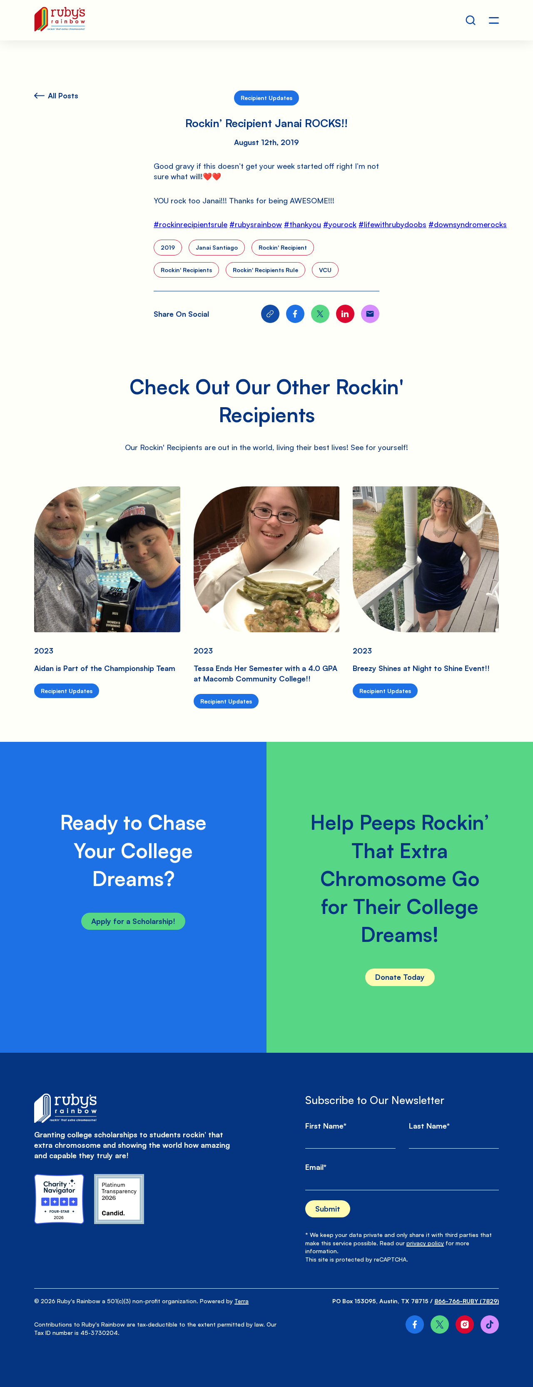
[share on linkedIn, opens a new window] (345, 314)
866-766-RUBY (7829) (466, 1300)
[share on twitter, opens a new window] (320, 314)
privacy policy (425, 1243)
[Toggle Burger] (494, 20)
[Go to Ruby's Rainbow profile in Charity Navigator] (59, 1199)
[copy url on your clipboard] (270, 314)
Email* (315, 1167)
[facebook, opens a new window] (415, 1324)
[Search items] (471, 20)
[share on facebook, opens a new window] (295, 314)
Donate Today (400, 976)
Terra (241, 1300)
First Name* (325, 1125)
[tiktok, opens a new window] (490, 1324)
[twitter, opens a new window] (440, 1324)
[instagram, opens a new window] (465, 1324)
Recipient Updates (266, 97)
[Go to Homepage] (59, 20)
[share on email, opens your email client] (370, 314)
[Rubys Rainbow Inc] (119, 1199)
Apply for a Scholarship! (133, 921)
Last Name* (429, 1125)
